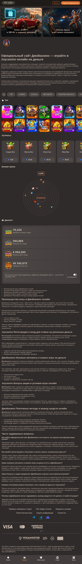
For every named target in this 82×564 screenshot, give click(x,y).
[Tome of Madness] (19, 111)
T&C (13, 276)
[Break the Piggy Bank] (7, 125)
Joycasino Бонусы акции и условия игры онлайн (20, 294)
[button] (41, 94)
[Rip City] (44, 111)
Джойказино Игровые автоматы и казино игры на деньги (23, 292)
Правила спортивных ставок (20, 509)
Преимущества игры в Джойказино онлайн (19, 289)
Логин (56, 3)
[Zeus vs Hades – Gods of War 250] (44, 125)
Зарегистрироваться (71, 3)
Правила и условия (63, 509)
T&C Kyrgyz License (43, 509)
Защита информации (44, 513)
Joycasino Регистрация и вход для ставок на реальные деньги (25, 290)
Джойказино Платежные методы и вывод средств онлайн (24, 295)
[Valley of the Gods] (19, 125)
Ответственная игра (24, 513)
